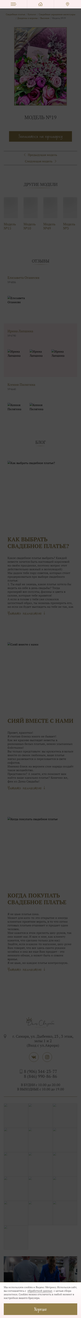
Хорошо (40, 1309)
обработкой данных (40, 1290)
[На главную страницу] (40, 4)
